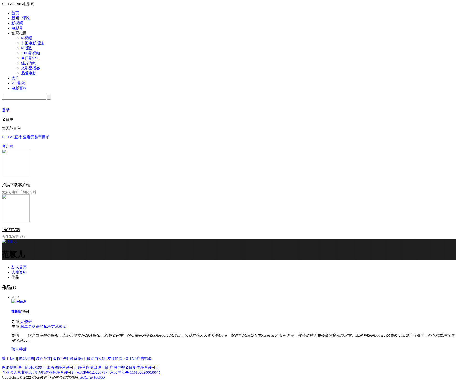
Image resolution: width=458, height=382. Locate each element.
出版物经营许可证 (62, 367)
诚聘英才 (43, 358)
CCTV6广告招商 (138, 358)
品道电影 (28, 73)
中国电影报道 (32, 43)
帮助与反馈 (96, 358)
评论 (26, 18)
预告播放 (19, 349)
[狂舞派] (19, 301)
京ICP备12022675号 (92, 372)
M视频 (26, 38)
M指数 (26, 48)
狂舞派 (16, 311)
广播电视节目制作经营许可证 (134, 367)
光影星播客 (30, 68)
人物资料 (19, 272)
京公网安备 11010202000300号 (135, 372)
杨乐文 (48, 327)
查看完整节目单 (36, 137)
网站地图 (26, 358)
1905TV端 (11, 229)
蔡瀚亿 (37, 327)
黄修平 (25, 322)
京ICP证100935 (92, 377)
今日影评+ (29, 58)
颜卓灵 (25, 327)
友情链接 (115, 358)
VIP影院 (18, 83)
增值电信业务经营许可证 (54, 372)
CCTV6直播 (12, 137)
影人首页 (19, 267)
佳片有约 (28, 63)
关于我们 (9, 358)
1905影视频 (30, 53)
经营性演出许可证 (93, 367)
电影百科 (19, 88)
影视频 (17, 23)
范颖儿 (60, 327)
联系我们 (77, 358)
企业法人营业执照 (17, 372)
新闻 (15, 18)
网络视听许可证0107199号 (24, 367)
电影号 (17, 28)
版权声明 (60, 358)
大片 (15, 78)
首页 (15, 13)
